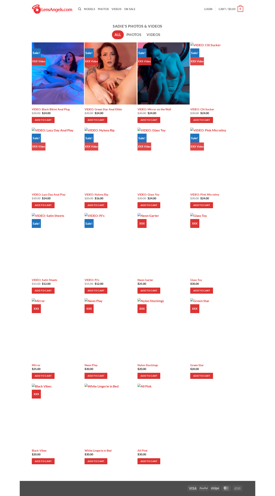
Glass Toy (196, 280)
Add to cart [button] (43, 120)
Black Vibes (39, 450)
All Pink (143, 450)
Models (89, 9)
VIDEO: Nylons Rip (96, 194)
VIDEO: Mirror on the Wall (154, 109)
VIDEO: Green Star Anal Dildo (103, 109)
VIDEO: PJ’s (92, 280)
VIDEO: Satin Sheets (44, 280)
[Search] (79, 9)
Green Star (197, 365)
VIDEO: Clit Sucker (202, 109)
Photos (103, 9)
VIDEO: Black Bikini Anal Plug (51, 109)
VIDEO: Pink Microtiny (204, 194)
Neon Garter (145, 280)
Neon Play (91, 365)
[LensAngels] (52, 9)
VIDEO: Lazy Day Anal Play (48, 194)
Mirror (36, 365)
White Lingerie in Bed (98, 450)
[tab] (118, 34)
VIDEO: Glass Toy (148, 194)
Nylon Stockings (148, 365)
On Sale (129, 9)
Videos (116, 9)
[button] (208, 9)
